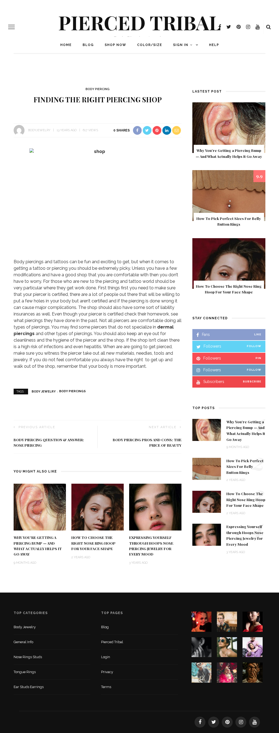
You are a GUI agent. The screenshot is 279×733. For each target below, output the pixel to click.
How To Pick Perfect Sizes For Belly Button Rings (244, 466)
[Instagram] (248, 27)
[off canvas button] (11, 27)
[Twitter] (229, 27)
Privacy (107, 672)
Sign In (180, 45)
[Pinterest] (238, 27)
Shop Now (115, 45)
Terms (106, 687)
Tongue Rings (25, 672)
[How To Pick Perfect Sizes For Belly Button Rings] (228, 195)
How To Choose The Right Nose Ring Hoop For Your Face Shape (93, 543)
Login (105, 657)
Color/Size (149, 45)
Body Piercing (98, 89)
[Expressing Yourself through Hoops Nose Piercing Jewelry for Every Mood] (155, 506)
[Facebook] (220, 27)
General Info (23, 642)
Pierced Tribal (139, 22)
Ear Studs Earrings (29, 687)
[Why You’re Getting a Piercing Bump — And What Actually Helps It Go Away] (40, 506)
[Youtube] (257, 27)
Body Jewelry (44, 391)
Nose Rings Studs (28, 657)
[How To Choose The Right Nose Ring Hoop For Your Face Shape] (97, 506)
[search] (268, 27)
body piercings (72, 391)
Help (214, 45)
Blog (88, 45)
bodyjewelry (39, 130)
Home (66, 45)
